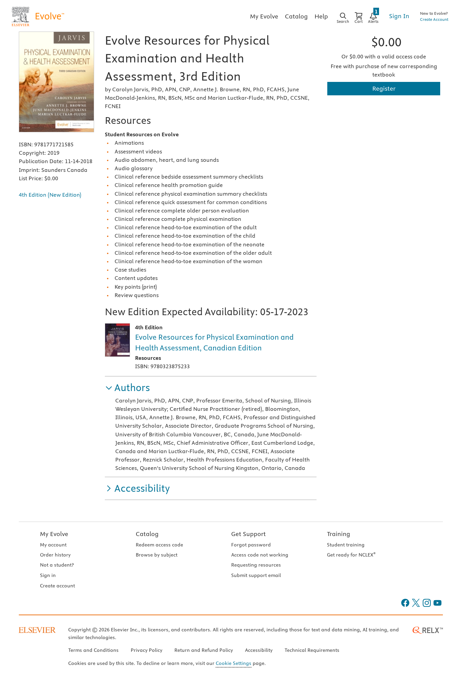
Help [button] (321, 16)
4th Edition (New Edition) (50, 194)
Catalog (147, 534)
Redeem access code (159, 545)
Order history (55, 555)
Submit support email (256, 575)
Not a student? (57, 565)
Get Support (248, 534)
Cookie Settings (233, 663)
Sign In (399, 16)
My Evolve (54, 534)
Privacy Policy (146, 650)
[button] (127, 388)
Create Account (434, 19)
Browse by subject (156, 555)
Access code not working (259, 555)
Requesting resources (256, 565)
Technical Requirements (312, 650)
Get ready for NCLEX (351, 555)
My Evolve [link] (264, 16)
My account (53, 545)
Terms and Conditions (93, 650)
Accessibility (259, 650)
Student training (346, 545)
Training (338, 534)
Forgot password (251, 545)
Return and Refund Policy (203, 650)
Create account (57, 586)
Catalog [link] (296, 16)
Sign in (48, 575)
